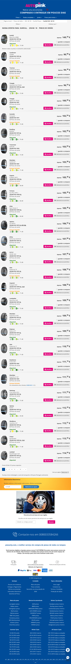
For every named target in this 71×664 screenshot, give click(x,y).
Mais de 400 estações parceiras (35, 564)
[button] (68, 649)
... (17, 469)
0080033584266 (48, 534)
